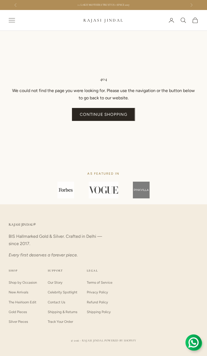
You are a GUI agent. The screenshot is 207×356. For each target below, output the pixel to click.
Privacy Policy (97, 292)
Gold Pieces (18, 312)
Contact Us (56, 302)
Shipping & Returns (62, 312)
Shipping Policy (99, 312)
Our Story (55, 282)
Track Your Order (60, 322)
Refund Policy (97, 302)
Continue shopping (103, 114)
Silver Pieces (18, 322)
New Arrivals (18, 292)
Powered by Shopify (120, 340)
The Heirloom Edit (22, 302)
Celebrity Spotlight (62, 292)
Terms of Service (99, 282)
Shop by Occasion (23, 282)
